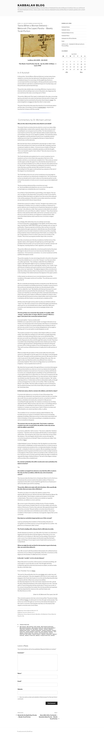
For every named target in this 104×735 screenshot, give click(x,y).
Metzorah (23, 626)
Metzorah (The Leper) (34, 626)
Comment (21, 653)
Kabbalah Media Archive (68, 32)
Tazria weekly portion (33, 631)
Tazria (41, 629)
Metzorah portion (38, 628)
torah (36, 633)
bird (31, 102)
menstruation (42, 107)
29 (81, 69)
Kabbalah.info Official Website (69, 38)
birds (51, 100)
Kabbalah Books (66, 27)
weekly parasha (47, 634)
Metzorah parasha (47, 626)
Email (20, 681)
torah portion (43, 633)
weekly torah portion (43, 635)
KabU (63, 41)
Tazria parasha (36, 630)
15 (81, 64)
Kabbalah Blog (31, 5)
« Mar (66, 72)
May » (81, 72)
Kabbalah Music (66, 35)
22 (81, 66)
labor (25, 440)
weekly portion (30, 635)
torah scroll (36, 634)
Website (20, 689)
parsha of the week (32, 629)
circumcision (34, 223)
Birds (33, 571)
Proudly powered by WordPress (24, 731)
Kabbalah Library (66, 30)
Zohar (53, 635)
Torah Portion (24, 624)
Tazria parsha (46, 630)
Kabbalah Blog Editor (35, 23)
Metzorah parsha (25, 628)
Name (20, 673)
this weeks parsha (47, 631)
